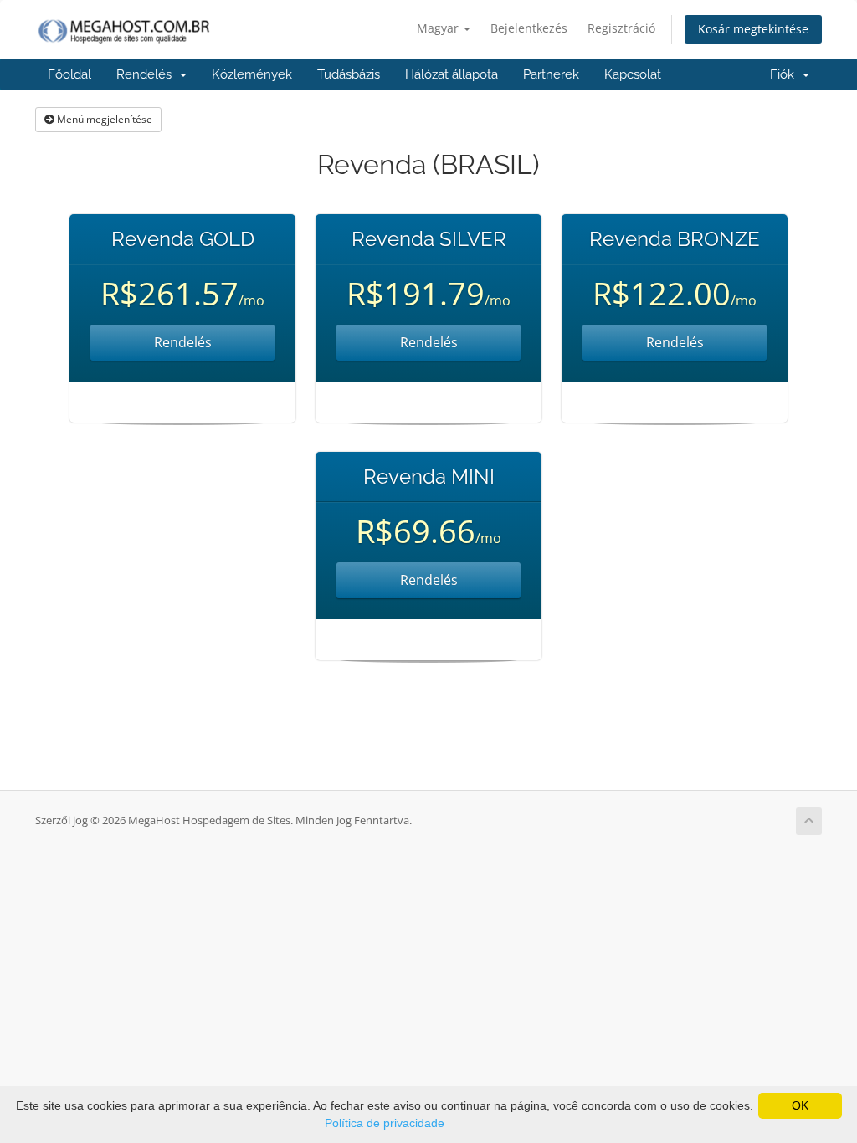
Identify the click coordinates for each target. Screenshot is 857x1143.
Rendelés (147, 74)
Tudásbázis (348, 74)
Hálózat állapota (451, 74)
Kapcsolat (632, 74)
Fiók (785, 74)
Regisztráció (621, 28)
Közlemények (252, 74)
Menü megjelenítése (103, 119)
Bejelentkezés (528, 28)
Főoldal (69, 74)
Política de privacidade (384, 1123)
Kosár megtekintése (753, 29)
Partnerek (551, 74)
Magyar (439, 28)
